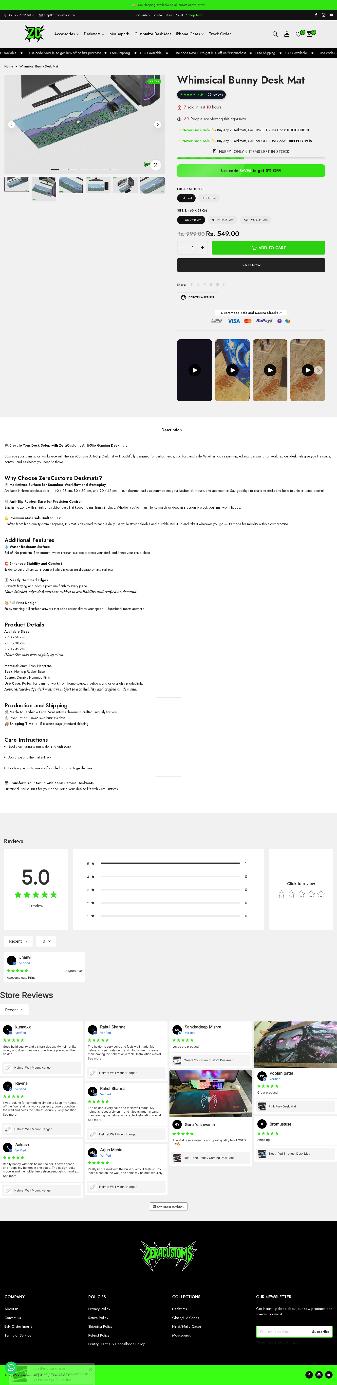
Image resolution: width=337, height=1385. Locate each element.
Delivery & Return (201, 297)
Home (8, 66)
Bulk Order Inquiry (18, 1326)
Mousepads (120, 34)
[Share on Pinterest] (204, 285)
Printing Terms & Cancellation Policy (116, 1344)
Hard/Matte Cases (187, 1326)
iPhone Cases (188, 34)
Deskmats (92, 34)
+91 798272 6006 (21, 15)
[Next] (157, 124)
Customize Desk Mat (152, 34)
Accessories (64, 34)
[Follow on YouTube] (331, 15)
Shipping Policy (100, 1326)
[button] (168, 863)
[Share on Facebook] (192, 285)
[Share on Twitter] (198, 285)
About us (11, 1309)
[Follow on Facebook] (316, 15)
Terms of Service (17, 1335)
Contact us (12, 1317)
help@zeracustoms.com (59, 15)
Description (172, 430)
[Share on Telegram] (211, 285)
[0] (298, 34)
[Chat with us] (11, 1372)
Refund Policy (99, 1335)
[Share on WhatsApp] (224, 285)
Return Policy (98, 1317)
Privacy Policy (99, 1309)
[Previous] (11, 124)
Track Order (220, 34)
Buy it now (251, 265)
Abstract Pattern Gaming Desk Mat (59, 1359)
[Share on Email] (217, 285)
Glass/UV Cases (185, 1317)
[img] (35, 896)
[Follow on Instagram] (324, 15)
